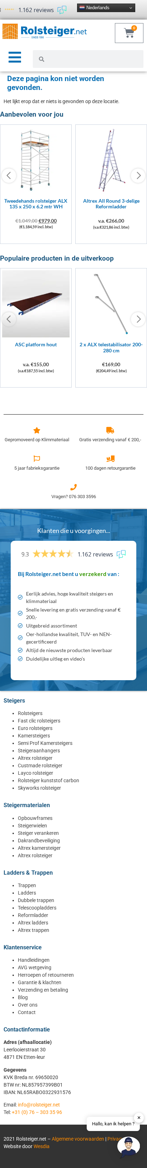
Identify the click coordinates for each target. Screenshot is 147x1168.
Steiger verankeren (38, 833)
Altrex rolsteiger (35, 758)
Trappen (27, 885)
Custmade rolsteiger (40, 765)
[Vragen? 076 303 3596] (73, 487)
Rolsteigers (30, 713)
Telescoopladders (37, 908)
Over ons (27, 1005)
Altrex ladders (33, 923)
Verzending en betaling (43, 990)
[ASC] (36, 335)
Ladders (27, 893)
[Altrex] (111, 192)
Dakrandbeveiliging (39, 840)
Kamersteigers (34, 735)
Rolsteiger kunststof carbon (48, 780)
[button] (128, 1148)
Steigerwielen (32, 825)
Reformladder (33, 915)
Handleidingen (34, 960)
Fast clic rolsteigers (39, 721)
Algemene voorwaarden (78, 1139)
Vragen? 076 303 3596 (73, 496)
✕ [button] (139, 1117)
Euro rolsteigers (35, 728)
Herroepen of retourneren (46, 975)
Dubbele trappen (36, 900)
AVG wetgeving (34, 967)
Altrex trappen (33, 930)
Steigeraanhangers (39, 750)
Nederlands (97, 7)
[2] (111, 335)
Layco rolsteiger (35, 773)
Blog (23, 997)
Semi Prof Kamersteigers (45, 743)
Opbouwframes (35, 818)
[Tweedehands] (36, 192)
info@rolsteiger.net (39, 1105)
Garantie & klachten (39, 982)
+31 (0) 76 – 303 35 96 (37, 1112)
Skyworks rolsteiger (39, 788)
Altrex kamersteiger (39, 848)
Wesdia (42, 1146)
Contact (27, 1012)
